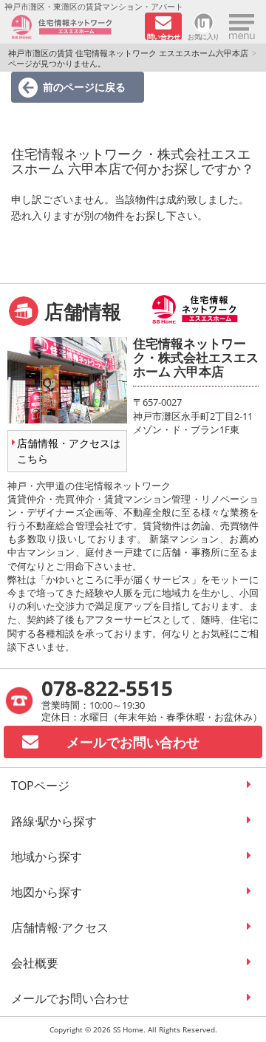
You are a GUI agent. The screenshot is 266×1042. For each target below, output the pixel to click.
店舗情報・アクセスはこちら (68, 451)
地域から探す (46, 856)
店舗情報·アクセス (60, 927)
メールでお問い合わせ (70, 998)
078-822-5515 (107, 688)
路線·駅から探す (54, 821)
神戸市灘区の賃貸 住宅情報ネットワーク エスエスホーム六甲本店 (128, 52)
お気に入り (203, 36)
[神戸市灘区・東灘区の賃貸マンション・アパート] (72, 27)
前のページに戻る (84, 87)
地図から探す (46, 892)
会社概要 (34, 963)
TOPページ (40, 785)
